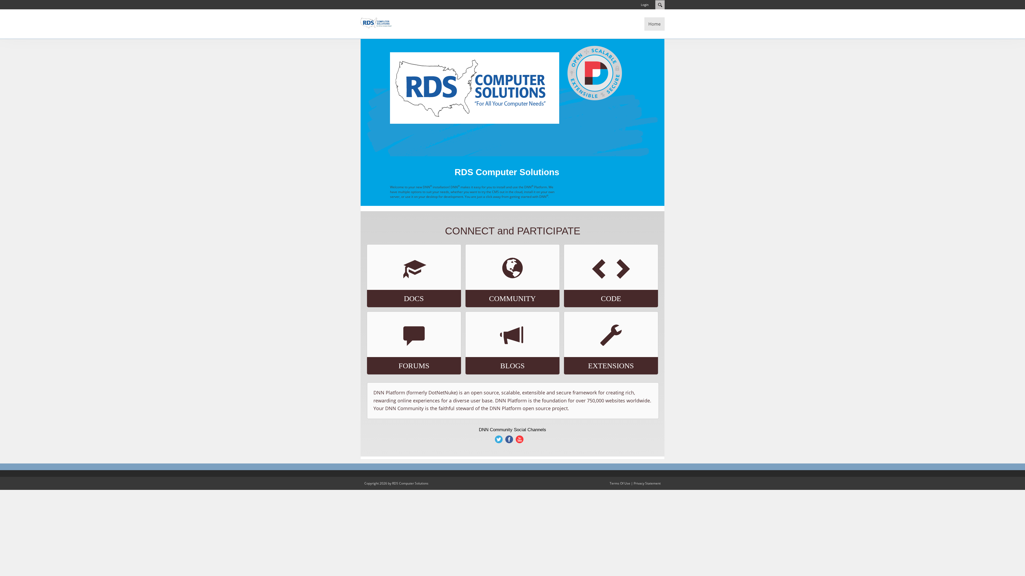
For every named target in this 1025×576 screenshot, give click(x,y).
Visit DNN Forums (395, 348)
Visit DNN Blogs (491, 351)
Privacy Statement (647, 483)
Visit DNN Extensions (597, 351)
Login (645, 5)
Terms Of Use (620, 483)
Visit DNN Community (498, 286)
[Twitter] (499, 439)
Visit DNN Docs (391, 283)
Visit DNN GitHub (591, 283)
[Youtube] (520, 439)
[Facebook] (509, 439)
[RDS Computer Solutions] (376, 22)
